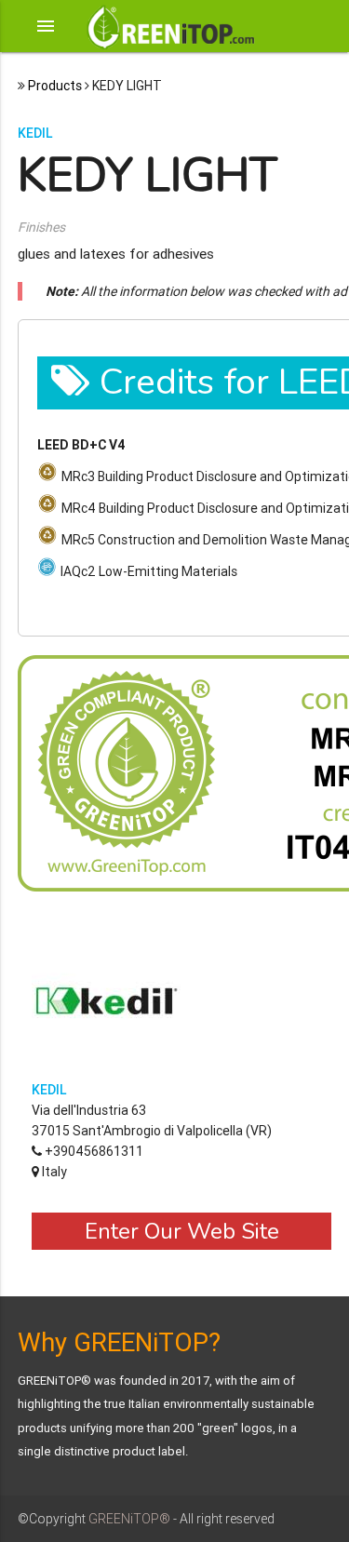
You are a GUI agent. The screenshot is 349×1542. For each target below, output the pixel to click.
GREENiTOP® (129, 1518)
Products (55, 85)
